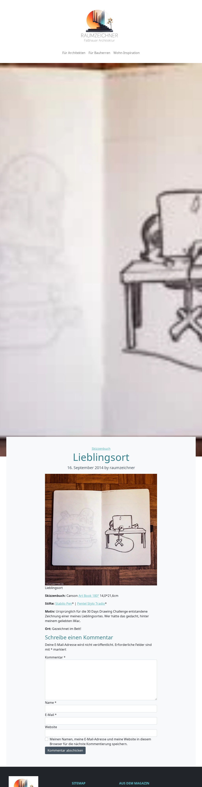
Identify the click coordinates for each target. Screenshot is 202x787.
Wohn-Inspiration (126, 53)
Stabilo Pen (63, 603)
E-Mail (51, 715)
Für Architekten (73, 53)
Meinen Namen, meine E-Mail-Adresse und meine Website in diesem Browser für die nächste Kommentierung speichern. (100, 741)
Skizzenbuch (101, 448)
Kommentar (55, 657)
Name (50, 702)
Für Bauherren (99, 53)
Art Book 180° (89, 595)
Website (51, 727)
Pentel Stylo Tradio (91, 603)
